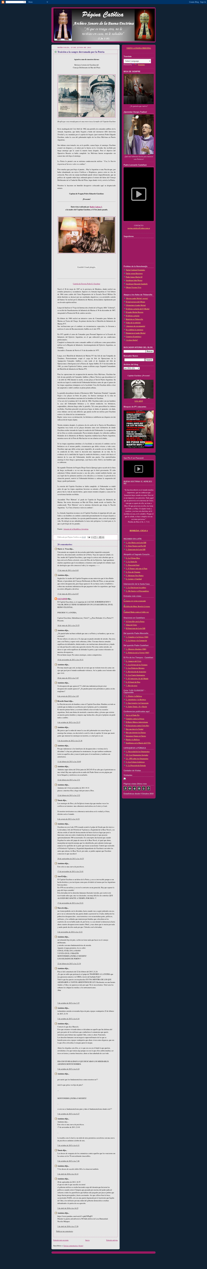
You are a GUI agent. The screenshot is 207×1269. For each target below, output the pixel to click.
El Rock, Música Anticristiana (137, 722)
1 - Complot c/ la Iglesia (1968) (137, 637)
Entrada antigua (112, 1240)
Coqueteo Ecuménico (133, 336)
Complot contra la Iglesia (135, 718)
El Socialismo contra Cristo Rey (137, 725)
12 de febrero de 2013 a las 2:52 (68, 795)
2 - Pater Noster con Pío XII (136, 546)
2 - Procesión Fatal (132, 565)
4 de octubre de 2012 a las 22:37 (68, 722)
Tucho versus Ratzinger (134, 273)
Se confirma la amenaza (134, 329)
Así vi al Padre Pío (132, 715)
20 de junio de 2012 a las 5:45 (68, 678)
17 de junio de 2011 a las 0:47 (68, 594)
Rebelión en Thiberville (134, 319)
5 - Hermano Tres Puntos (134, 575)
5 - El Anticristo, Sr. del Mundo (137, 678)
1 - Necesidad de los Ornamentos (138, 751)
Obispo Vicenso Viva (133, 287)
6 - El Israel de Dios (133, 682)
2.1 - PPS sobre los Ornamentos (137, 758)
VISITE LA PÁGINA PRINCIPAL (138, 48)
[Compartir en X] (97, 537)
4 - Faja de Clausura (133, 572)
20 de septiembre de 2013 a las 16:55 (70, 858)
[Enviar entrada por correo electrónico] (88, 537)
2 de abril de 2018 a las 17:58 (67, 1226)
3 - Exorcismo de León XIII (135, 549)
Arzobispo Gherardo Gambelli (137, 284)
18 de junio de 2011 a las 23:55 (68, 625)
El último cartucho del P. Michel (137, 309)
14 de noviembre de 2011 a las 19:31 (70, 659)
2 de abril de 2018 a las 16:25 (67, 1208)
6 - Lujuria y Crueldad (134, 579)
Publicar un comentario (64, 1231)
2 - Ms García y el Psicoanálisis (137, 591)
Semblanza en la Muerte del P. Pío (138, 743)
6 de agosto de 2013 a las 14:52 (68, 819)
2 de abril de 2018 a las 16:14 (67, 1174)
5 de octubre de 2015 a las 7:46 (68, 1161)
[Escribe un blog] (95, 537)
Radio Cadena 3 (96, 206)
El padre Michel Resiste (134, 312)
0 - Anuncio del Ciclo (133, 661)
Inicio (87, 1240)
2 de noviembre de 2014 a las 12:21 (70, 932)
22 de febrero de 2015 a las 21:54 (69, 963)
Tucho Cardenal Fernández (135, 270)
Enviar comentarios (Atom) (73, 1245)
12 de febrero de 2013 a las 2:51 (68, 780)
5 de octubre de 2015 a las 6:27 (68, 1114)
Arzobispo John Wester (134, 280)
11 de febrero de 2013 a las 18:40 (69, 761)
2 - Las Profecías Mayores (135, 668)
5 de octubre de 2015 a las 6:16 (68, 1018)
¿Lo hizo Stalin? (132, 340)
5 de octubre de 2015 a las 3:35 (68, 1003)
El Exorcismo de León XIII (135, 628)
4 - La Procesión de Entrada (136, 765)
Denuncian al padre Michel (135, 333)
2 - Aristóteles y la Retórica (136, 699)
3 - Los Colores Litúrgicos (135, 762)
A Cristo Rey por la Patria (135, 621)
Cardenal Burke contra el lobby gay (136, 612)
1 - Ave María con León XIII (136, 542)
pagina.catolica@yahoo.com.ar (139, 228)
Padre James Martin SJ (134, 277)
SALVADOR (62, 598)
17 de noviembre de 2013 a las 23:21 (70, 903)
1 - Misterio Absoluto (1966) (136, 649)
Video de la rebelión (133, 322)
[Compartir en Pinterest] (103, 537)
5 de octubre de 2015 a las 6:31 (68, 1145)
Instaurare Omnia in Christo (136, 736)
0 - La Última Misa (133, 558)
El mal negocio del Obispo (135, 302)
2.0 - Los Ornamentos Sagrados (137, 755)
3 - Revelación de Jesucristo (136, 671)
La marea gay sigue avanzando (135, 601)
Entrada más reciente (61, 1240)
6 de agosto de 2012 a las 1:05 (68, 696)
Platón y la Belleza (133, 739)
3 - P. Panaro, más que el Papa (136, 568)
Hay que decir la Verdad (134, 729)
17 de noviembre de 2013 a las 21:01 (70, 871)
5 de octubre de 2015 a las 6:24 (68, 1069)
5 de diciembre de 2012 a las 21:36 (69, 740)
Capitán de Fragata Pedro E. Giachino (86, 284)
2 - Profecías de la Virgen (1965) (137, 652)
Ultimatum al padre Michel (136, 305)
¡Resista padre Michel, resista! (137, 298)
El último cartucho (132, 316)
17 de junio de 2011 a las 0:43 (68, 570)
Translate (141, 64)
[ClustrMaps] (125, 779)
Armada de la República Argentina (75, 529)
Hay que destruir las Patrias (136, 732)
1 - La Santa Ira (131, 561)
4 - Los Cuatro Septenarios (135, 675)
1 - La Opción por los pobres (136, 587)
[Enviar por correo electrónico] (92, 537)
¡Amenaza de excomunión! (135, 326)
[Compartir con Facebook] (100, 537)
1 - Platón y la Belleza (134, 696)
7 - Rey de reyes (131, 685)
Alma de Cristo (131, 625)
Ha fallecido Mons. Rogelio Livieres (137, 606)
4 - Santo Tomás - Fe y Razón (136, 706)
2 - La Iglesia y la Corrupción (136, 640)
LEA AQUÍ (139, 401)
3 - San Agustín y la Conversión (137, 703)
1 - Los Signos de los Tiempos (136, 665)
